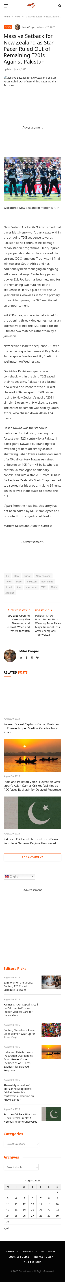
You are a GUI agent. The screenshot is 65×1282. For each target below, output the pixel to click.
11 (16, 1204)
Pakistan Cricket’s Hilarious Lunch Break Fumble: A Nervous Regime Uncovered (31, 841)
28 (40, 1215)
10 (7, 1204)
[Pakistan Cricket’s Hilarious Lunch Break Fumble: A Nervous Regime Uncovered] (32, 813)
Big (7, 576)
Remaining (47, 581)
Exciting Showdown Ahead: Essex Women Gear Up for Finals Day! (20, 1033)
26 (24, 1215)
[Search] (59, 6)
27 (32, 1215)
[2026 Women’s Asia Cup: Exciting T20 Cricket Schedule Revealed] (51, 982)
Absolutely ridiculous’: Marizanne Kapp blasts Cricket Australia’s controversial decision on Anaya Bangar (19, 1092)
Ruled (8, 587)
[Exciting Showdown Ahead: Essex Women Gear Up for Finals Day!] (51, 1030)
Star (18, 587)
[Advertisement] (32, 924)
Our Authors (32, 1262)
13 (32, 1204)
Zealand (9, 592)
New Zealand (43, 576)
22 (48, 1210)
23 (57, 1210)
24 (7, 1215)
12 (24, 1204)
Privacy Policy (43, 1256)
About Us (12, 1251)
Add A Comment (32, 857)
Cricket (28, 576)
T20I (43, 587)
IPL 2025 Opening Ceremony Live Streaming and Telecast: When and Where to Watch (18, 623)
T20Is (54, 587)
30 (57, 1215)
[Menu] (6, 6)
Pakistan (32, 581)
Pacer (19, 581)
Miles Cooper (29, 27)
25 (16, 1215)
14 (40, 1204)
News (8, 27)
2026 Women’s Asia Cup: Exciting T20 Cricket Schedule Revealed (18, 986)
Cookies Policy (18, 1256)
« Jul (6, 1228)
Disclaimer (47, 1251)
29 (48, 1215)
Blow (16, 576)
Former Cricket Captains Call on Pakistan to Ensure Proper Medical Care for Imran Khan (31, 728)
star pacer (31, 587)
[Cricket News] (32, 6)
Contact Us (29, 1251)
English (14, 876)
